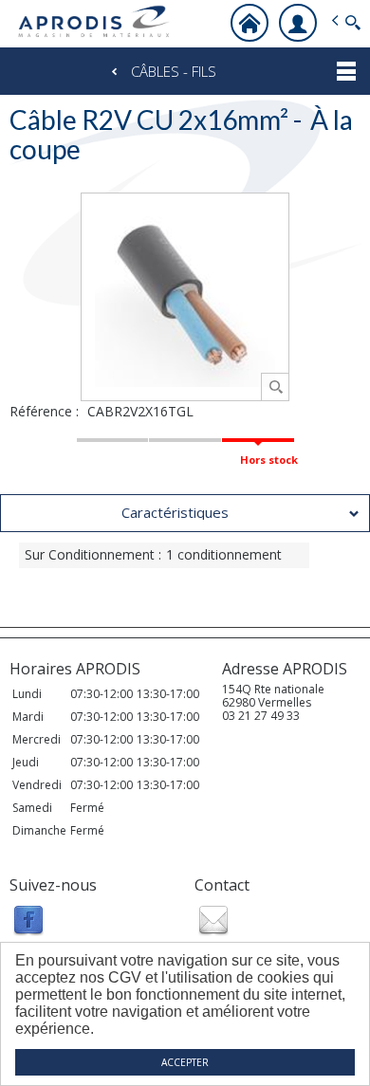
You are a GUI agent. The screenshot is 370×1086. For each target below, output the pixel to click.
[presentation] (185, 513)
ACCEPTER (185, 1062)
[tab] (185, 513)
